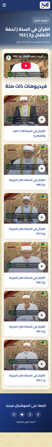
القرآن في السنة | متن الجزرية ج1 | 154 (27, 378)
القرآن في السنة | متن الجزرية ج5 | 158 (27, 182)
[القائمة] (4, 5)
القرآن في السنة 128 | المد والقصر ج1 (29, 133)
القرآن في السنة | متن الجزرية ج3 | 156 (27, 280)
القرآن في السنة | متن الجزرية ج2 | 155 (27, 329)
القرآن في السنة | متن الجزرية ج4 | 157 (27, 231)
